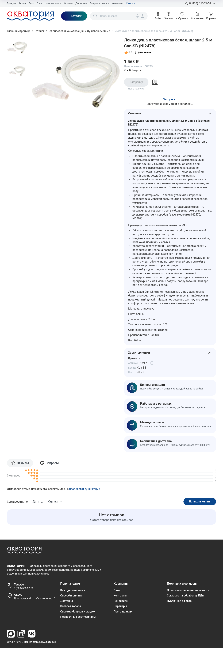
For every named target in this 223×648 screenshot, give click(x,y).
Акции (22, 3)
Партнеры (120, 606)
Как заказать (53, 3)
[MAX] (11, 634)
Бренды (11, 3)
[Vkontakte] (32, 634)
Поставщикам (123, 611)
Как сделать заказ (72, 590)
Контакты (117, 3)
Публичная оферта (179, 601)
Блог (31, 3)
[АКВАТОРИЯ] (30, 16)
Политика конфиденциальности (188, 590)
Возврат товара (70, 606)
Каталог (130, 3)
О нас (40, 3)
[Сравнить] (154, 82)
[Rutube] (21, 634)
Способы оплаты (71, 595)
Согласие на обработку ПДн (185, 595)
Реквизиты (121, 601)
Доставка (81, 3)
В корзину (136, 82)
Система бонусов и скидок (77, 611)
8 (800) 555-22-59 (23, 588)
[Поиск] (95, 16)
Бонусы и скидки (99, 3)
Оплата (68, 3)
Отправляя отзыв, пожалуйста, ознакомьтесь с (53, 489)
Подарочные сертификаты (78, 616)
